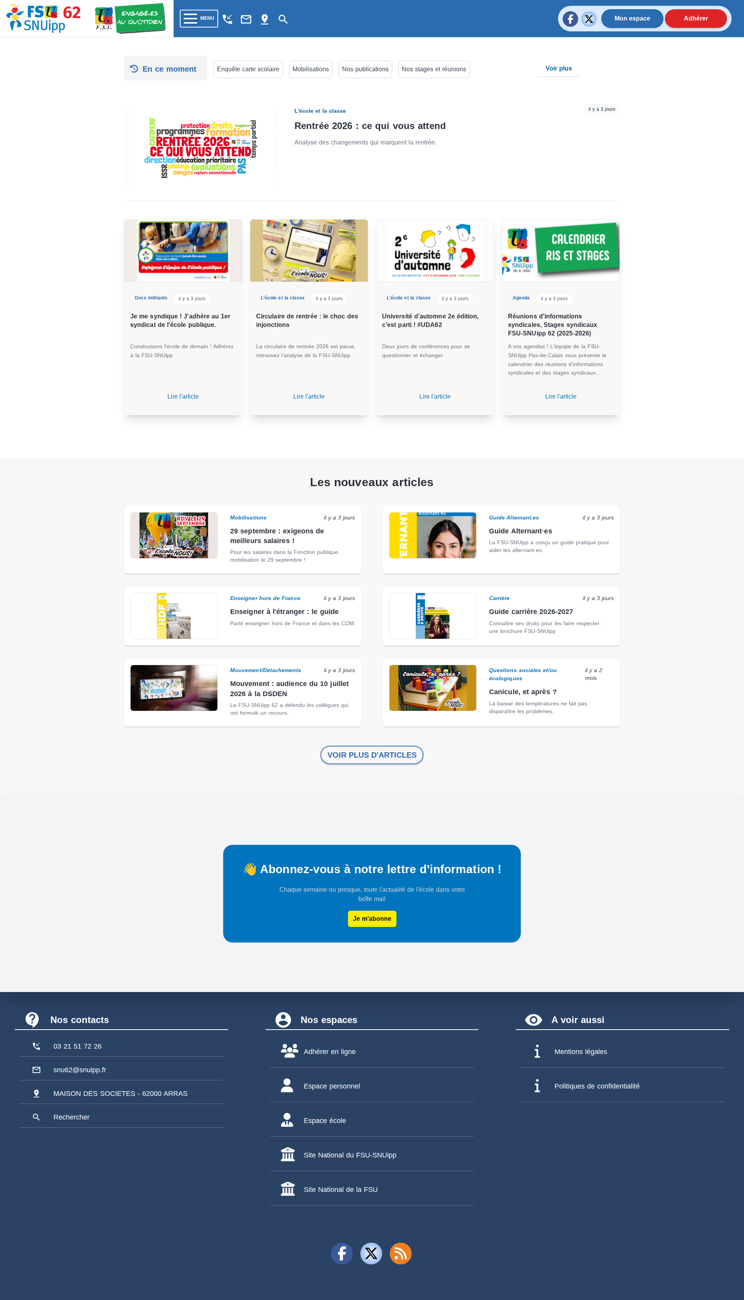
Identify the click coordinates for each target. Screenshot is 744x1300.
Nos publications (365, 69)
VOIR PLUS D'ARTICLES (372, 755)
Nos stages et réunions (434, 69)
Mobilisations (311, 69)
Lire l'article (183, 396)
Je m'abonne (372, 918)
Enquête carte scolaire (248, 69)
